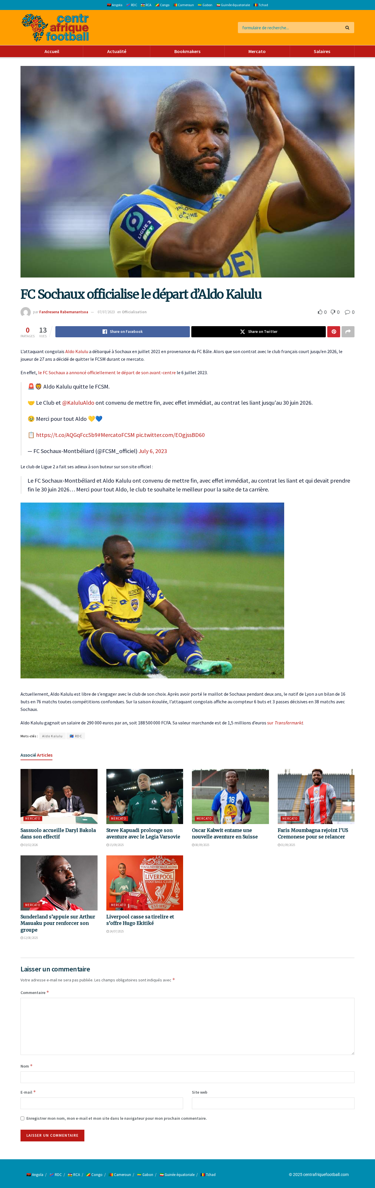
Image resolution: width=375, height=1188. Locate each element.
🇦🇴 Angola (114, 5)
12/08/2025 (30, 938)
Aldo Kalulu (76, 351)
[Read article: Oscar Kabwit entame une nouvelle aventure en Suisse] (230, 796)
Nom (27, 1066)
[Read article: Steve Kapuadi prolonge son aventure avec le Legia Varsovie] (144, 796)
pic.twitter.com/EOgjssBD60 (170, 434)
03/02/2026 (30, 845)
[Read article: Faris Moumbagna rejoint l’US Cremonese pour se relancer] (316, 796)
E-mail (28, 1092)
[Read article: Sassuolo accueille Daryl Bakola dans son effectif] (59, 796)
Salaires (322, 51)
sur (285, 723)
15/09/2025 (116, 845)
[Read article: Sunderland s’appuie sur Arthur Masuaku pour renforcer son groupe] (59, 882)
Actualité (116, 51)
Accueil (52, 51)
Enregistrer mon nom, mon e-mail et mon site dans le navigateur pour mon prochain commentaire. (116, 1118)
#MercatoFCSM (116, 434)
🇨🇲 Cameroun (183, 5)
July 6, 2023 (153, 451)
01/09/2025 (287, 845)
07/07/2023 (106, 311)
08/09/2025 (202, 845)
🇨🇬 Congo (162, 5)
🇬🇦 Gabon (204, 5)
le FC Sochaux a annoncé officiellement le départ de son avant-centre (107, 372)
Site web (199, 1092)
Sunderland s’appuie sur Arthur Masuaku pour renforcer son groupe (58, 923)
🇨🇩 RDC (131, 5)
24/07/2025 (116, 931)
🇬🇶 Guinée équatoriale (233, 5)
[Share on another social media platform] (348, 331)
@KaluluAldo (78, 402)
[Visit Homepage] (55, 28)
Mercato (257, 51)
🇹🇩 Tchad (260, 5)
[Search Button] (348, 27)
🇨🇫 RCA (146, 5)
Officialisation (134, 311)
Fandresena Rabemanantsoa (63, 311)
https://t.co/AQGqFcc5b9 (67, 434)
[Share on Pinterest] (333, 331)
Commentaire (35, 992)
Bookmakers (187, 51)
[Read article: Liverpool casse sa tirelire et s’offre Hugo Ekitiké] (144, 882)
